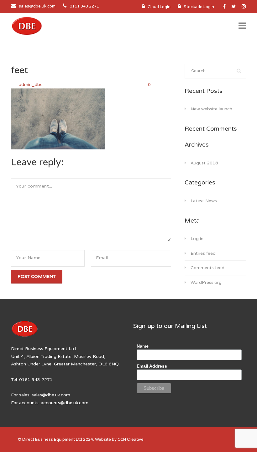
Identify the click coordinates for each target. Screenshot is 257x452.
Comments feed (207, 267)
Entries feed (203, 253)
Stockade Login (199, 6)
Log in (197, 238)
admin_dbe (31, 84)
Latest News (204, 200)
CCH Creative (131, 439)
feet (19, 70)
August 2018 (204, 163)
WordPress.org (206, 282)
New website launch (211, 109)
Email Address (152, 366)
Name (143, 346)
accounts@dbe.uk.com (64, 402)
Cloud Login (159, 6)
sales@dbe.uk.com (37, 6)
